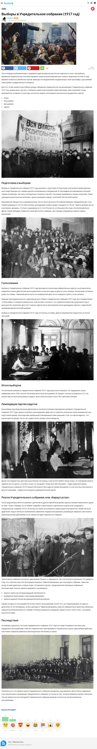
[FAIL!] (42, 725)
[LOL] (27, 725)
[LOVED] (20, 725)
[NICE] (5, 725)
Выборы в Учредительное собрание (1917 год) (41, 14)
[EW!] (57, 725)
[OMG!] (50, 725)
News (3, 9)
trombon (10, 18)
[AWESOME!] (12, 725)
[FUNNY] (35, 725)
